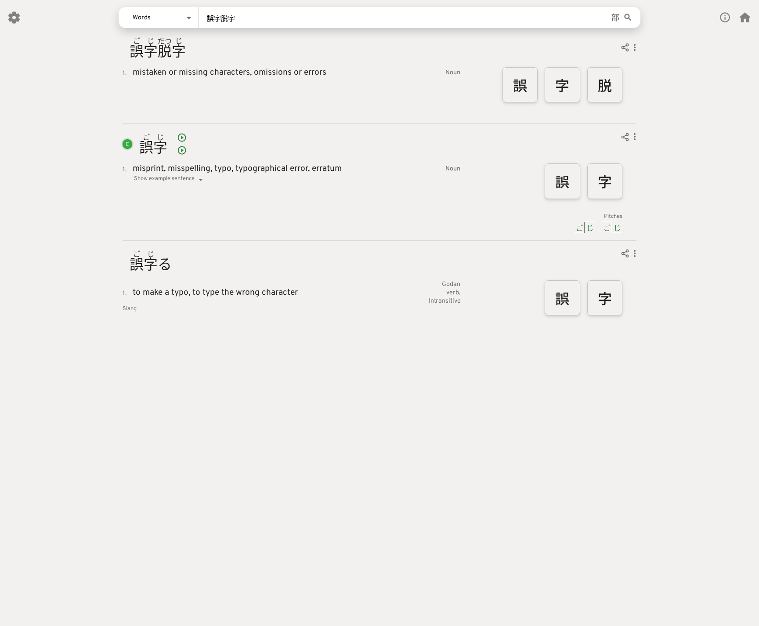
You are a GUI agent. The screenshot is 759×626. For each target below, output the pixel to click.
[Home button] (745, 18)
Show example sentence (164, 178)
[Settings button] (14, 18)
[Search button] (627, 17)
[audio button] (182, 137)
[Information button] (725, 17)
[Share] (625, 48)
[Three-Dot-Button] (634, 48)
